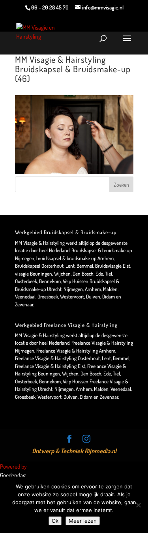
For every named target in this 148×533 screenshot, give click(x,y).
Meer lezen (83, 521)
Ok (55, 521)
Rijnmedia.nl (100, 451)
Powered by (14, 466)
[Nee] (138, 505)
